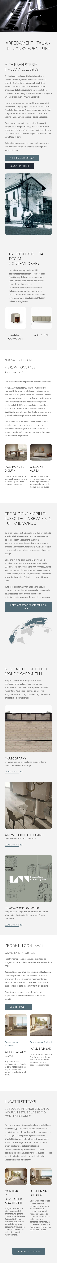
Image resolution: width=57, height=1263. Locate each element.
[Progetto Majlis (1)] (41, 1015)
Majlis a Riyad (40, 1048)
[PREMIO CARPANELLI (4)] (28, 856)
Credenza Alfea (37, 468)
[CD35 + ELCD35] (15, 308)
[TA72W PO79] (16, 445)
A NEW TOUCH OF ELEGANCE (25, 835)
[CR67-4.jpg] (41, 308)
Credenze (41, 335)
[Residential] (16, 1015)
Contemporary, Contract (41, 1042)
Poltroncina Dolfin (15, 468)
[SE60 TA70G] (28, 782)
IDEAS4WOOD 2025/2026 (22, 908)
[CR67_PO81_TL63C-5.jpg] (41, 445)
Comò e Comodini (15, 337)
